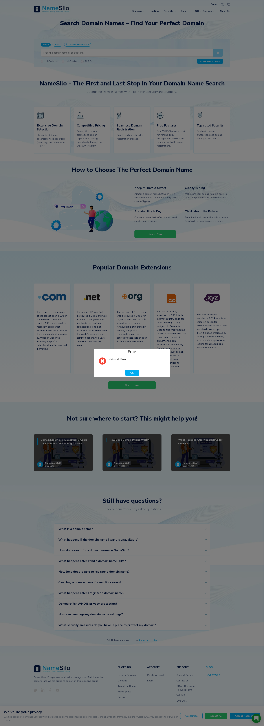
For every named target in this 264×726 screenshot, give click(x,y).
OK (132, 372)
